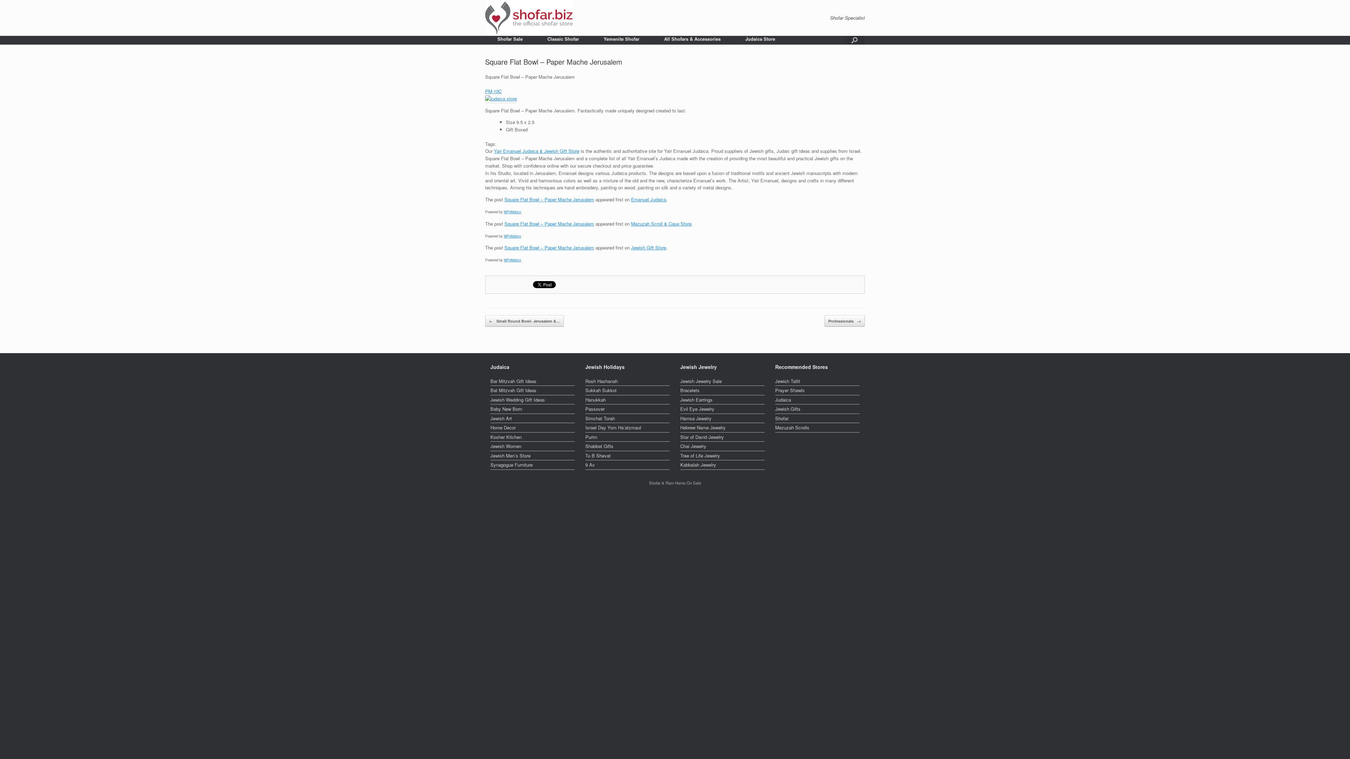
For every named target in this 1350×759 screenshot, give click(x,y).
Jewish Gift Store (648, 247)
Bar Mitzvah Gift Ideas (513, 381)
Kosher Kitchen (506, 437)
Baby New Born (506, 409)
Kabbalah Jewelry (698, 464)
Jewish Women (505, 446)
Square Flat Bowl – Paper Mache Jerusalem (549, 199)
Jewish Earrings (696, 399)
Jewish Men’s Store (510, 455)
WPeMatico (512, 211)
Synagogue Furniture (511, 464)
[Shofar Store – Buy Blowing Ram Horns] (529, 17)
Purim (591, 437)
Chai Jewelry (693, 446)
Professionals (844, 321)
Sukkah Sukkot (601, 390)
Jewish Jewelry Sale (701, 381)
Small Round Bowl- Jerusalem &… (524, 321)
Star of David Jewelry (702, 437)
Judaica (783, 399)
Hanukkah (595, 399)
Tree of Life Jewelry (700, 455)
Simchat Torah (600, 418)
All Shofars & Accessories (692, 39)
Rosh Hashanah (601, 381)
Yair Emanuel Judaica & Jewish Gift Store (536, 151)
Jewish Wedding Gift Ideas (517, 399)
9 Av (590, 464)
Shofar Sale (510, 39)
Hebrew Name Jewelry (703, 427)
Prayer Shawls (790, 390)
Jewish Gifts (788, 409)
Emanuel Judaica (648, 199)
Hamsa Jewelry (696, 418)
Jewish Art (501, 418)
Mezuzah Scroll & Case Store (661, 223)
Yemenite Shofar (621, 39)
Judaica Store (760, 39)
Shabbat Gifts (599, 446)
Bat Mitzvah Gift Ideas (513, 390)
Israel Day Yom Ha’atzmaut (613, 427)
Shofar (782, 418)
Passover (595, 409)
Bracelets (690, 390)
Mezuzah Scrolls (792, 427)
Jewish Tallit (787, 381)
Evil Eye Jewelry (697, 409)
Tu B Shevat (598, 455)
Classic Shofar (563, 39)
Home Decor (503, 427)
